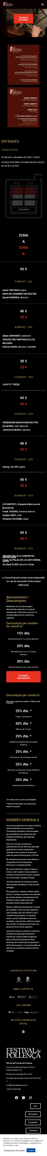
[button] (23, 18)
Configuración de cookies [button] (14, 1150)
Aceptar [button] (31, 1150)
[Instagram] (30, 1097)
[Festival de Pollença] (9, 4)
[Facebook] (17, 1097)
